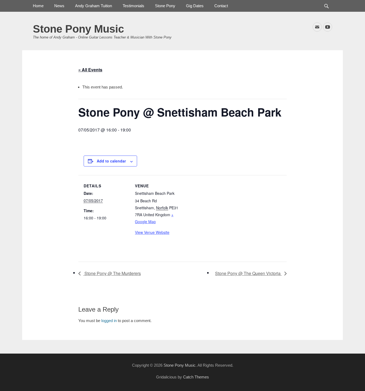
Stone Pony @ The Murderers (112, 273)
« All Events (90, 70)
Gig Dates (195, 5)
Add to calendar (111, 161)
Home (38, 5)
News (59, 5)
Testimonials (133, 5)
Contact (221, 5)
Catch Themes (196, 377)
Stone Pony (165, 5)
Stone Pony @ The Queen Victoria (248, 273)
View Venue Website (152, 232)
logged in (109, 320)
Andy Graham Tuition (93, 5)
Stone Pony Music (78, 29)
